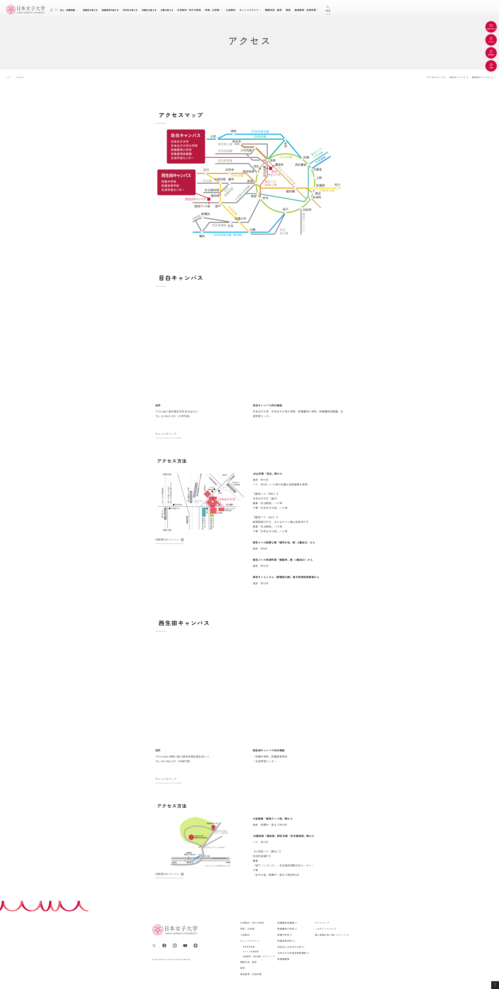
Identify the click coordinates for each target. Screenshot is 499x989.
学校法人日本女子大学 (289, 947)
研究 (288, 10)
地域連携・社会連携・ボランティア (259, 956)
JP (51, 9)
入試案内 (230, 10)
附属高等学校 (284, 940)
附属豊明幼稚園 (285, 922)
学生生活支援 (249, 946)
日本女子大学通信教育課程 (291, 953)
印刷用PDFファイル (167, 539)
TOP (8, 77)
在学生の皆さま (130, 10)
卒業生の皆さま (149, 10)
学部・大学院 (212, 10)
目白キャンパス (457, 77)
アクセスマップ (435, 77)
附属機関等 (283, 959)
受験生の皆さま (90, 10)
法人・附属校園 (67, 10)
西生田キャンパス (481, 77)
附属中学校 (283, 934)
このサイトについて (325, 928)
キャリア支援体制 (251, 951)
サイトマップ (322, 922)
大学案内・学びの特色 (189, 10)
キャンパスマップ (166, 434)
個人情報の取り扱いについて (330, 934)
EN (55, 9)
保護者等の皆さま (110, 10)
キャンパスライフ (249, 10)
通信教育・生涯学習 (305, 10)
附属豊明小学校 (285, 928)
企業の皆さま (167, 10)
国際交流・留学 (273, 10)
